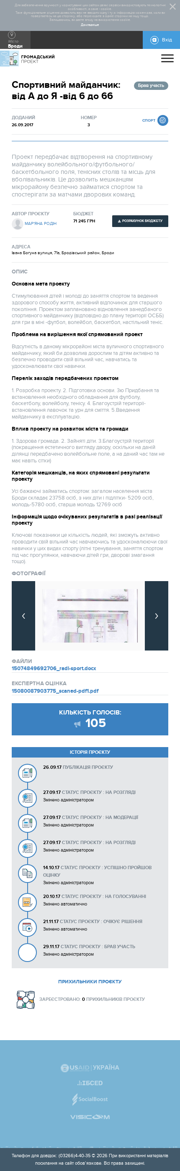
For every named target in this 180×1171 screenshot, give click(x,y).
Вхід (167, 40)
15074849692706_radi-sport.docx (54, 668)
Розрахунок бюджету (142, 221)
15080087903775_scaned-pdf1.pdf (55, 691)
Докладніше (90, 25)
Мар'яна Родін (41, 223)
